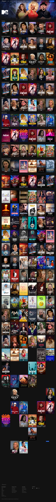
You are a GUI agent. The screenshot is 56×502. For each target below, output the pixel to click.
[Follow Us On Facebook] (32, 488)
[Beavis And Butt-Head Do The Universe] (50, 223)
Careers (23, 490)
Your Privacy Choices (14, 490)
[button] (6, 28)
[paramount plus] (4, 1)
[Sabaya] (50, 420)
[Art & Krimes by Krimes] (50, 210)
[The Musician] (23, 381)
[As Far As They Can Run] (6, 223)
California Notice (14, 492)
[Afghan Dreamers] (50, 196)
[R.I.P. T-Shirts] (41, 394)
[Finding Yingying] (32, 289)
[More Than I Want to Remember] (14, 381)
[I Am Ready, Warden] (41, 315)
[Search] (33, 1)
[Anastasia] (23, 210)
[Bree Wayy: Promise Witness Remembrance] (32, 236)
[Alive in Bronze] (6, 210)
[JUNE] (23, 341)
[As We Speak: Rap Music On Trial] (14, 223)
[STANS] (41, 420)
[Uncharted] (50, 460)
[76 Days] (14, 196)
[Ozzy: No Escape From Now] (14, 394)
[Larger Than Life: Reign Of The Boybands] (41, 341)
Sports (2, 492)
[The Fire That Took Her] (41, 289)
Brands (2, 493)
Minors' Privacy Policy (14, 491)
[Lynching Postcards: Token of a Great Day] (41, 355)
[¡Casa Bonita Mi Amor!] (50, 236)
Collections (3, 490)
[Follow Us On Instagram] (38, 488)
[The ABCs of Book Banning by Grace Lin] (23, 196)
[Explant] (6, 289)
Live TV (2, 491)
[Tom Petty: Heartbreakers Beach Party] (23, 460)
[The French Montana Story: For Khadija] (6, 302)
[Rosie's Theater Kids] (32, 407)
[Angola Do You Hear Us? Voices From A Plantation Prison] (32, 210)
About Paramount (24, 491)
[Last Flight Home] (6, 355)
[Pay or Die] (32, 394)
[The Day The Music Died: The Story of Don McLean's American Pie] (14, 275)
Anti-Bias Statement (24, 492)
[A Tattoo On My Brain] (6, 447)
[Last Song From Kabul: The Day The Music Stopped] (14, 355)
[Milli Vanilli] (6, 381)
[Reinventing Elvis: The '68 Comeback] (6, 407)
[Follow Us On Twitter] (34, 488)
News (2, 494)
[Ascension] (23, 223)
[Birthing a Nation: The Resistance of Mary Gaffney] (23, 236)
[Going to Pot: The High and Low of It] (41, 302)
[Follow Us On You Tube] (36, 488)
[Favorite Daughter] (23, 289)
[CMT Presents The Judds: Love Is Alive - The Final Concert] (14, 341)
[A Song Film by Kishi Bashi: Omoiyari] (32, 434)
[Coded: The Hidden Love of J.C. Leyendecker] (32, 262)
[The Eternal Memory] (41, 275)
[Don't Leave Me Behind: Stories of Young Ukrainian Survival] (23, 275)
